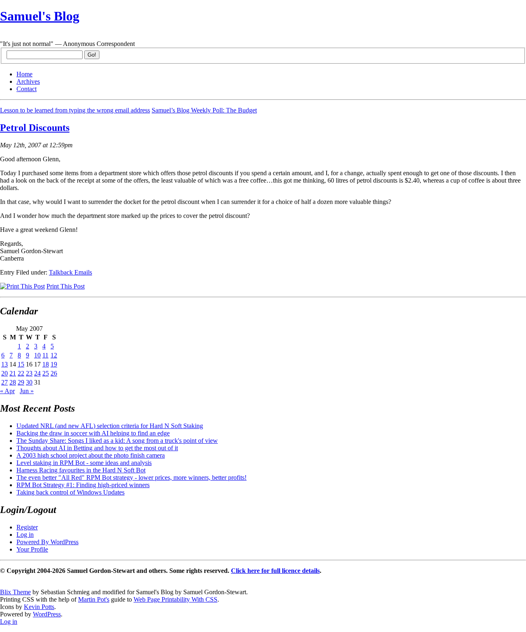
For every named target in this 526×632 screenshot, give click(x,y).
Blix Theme (15, 591)
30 (29, 382)
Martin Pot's (93, 599)
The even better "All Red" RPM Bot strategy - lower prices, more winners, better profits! (131, 477)
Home (24, 74)
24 (37, 373)
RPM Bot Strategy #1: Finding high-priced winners (83, 484)
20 (4, 373)
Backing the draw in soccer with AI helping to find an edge (93, 433)
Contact (26, 88)
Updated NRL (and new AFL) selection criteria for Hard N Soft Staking (109, 425)
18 (45, 364)
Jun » (27, 390)
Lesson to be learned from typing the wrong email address (75, 110)
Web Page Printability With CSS (175, 599)
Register (27, 527)
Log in (25, 534)
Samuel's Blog (39, 16)
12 (54, 355)
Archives (28, 81)
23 (29, 373)
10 (37, 355)
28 (12, 382)
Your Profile (32, 549)
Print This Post (65, 286)
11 (45, 355)
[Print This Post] (22, 286)
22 (21, 373)
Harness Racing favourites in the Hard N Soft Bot (80, 470)
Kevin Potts (39, 606)
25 (45, 373)
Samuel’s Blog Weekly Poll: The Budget (204, 110)
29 (21, 382)
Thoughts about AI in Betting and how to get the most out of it (97, 447)
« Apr (7, 390)
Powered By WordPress (47, 541)
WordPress (47, 614)
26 (54, 373)
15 (21, 364)
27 (4, 382)
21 (12, 373)
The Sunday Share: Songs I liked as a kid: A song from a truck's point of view (117, 440)
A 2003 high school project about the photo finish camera (90, 455)
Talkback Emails (70, 272)
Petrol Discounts (34, 127)
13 (4, 364)
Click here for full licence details (275, 570)
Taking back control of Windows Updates (70, 492)
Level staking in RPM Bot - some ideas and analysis (84, 462)
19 (54, 364)
